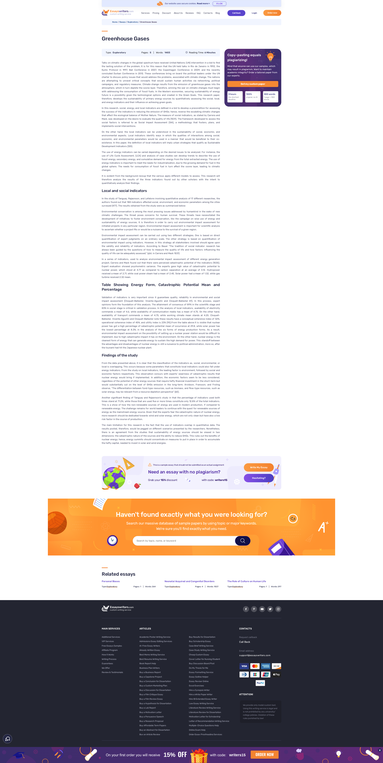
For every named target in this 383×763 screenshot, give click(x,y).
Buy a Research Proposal (151, 721)
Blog (218, 13)
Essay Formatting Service (201, 672)
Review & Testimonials (112, 672)
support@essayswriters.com (254, 655)
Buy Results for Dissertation (202, 637)
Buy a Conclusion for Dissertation (155, 681)
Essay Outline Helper (198, 677)
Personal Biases (111, 581)
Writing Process (109, 659)
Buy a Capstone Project (150, 677)
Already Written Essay (149, 650)
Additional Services (111, 637)
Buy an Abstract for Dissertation (154, 730)
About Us (178, 13)
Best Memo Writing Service (152, 654)
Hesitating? (259, 478)
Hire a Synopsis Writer (199, 690)
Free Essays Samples (112, 646)
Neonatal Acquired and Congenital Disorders (190, 581)
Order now (272, 13)
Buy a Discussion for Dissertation (155, 690)
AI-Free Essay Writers (149, 646)
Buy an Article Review (149, 734)
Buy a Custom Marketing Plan (153, 685)
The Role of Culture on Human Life (246, 581)
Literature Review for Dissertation (205, 712)
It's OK (219, 3)
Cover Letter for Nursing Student (204, 659)
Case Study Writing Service (202, 650)
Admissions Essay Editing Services (155, 641)
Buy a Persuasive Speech (151, 716)
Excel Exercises (196, 685)
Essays (123, 22)
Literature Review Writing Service (205, 708)
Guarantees (107, 663)
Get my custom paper (253, 83)
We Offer (106, 668)
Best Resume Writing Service (153, 659)
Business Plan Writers (149, 668)
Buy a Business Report (150, 672)
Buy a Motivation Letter (150, 712)
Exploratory (133, 22)
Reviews (190, 13)
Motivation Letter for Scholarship (204, 716)
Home (114, 22)
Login (254, 13)
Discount (166, 13)
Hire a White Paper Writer (200, 694)
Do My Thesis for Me (198, 668)
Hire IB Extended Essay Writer (203, 699)
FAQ (198, 13)
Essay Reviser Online (199, 681)
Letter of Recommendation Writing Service (209, 721)
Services (145, 13)
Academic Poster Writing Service (154, 637)
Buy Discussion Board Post (201, 663)
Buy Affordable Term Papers (152, 725)
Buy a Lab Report (147, 708)
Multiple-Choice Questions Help (204, 725)
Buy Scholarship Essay (200, 641)
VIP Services (108, 641)
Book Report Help (147, 663)
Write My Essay (259, 467)
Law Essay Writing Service (201, 703)
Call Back (236, 13)
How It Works (108, 654)
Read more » (203, 3)
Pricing (156, 13)
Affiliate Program (110, 650)
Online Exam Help (197, 730)
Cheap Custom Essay (199, 654)
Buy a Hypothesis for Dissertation (155, 703)
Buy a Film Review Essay (151, 699)
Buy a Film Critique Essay (151, 694)
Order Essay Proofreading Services (205, 734)
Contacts (208, 13)
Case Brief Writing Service (201, 646)
